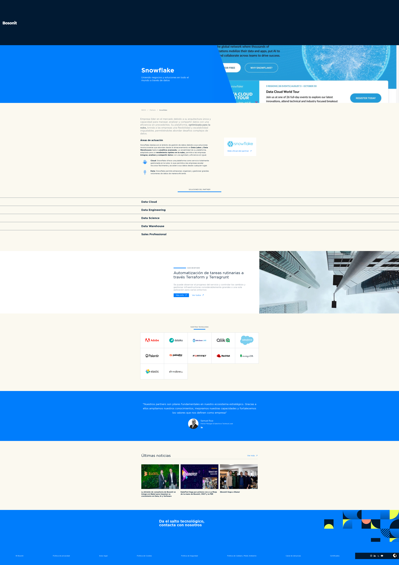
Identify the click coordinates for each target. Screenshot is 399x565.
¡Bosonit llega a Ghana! (230, 492)
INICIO (143, 110)
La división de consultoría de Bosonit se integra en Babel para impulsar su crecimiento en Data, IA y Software (158, 494)
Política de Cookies (144, 556)
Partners (153, 110)
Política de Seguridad (189, 556)
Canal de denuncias (293, 556)
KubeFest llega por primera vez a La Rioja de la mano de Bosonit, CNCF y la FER (199, 493)
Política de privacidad (61, 556)
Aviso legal (103, 556)
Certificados (334, 556)
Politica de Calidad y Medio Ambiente (241, 556)
